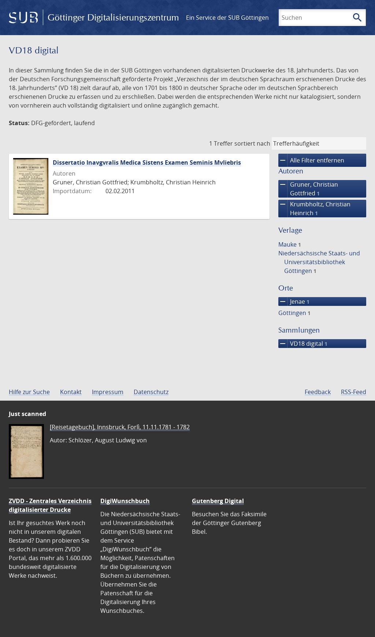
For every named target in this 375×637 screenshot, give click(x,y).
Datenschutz (151, 392)
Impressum (107, 392)
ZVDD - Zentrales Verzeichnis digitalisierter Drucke (50, 505)
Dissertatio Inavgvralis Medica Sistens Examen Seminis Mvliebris (147, 162)
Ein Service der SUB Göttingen (227, 18)
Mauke (289, 244)
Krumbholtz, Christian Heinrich (314, 208)
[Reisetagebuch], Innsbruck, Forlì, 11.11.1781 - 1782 (120, 427)
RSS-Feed (353, 392)
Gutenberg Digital (218, 501)
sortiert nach (252, 143)
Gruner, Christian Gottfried (308, 188)
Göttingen (294, 313)
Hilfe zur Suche (29, 392)
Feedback (318, 392)
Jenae (293, 301)
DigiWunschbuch (125, 501)
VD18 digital (302, 343)
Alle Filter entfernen (311, 160)
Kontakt (71, 392)
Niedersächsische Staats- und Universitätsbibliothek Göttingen (319, 262)
